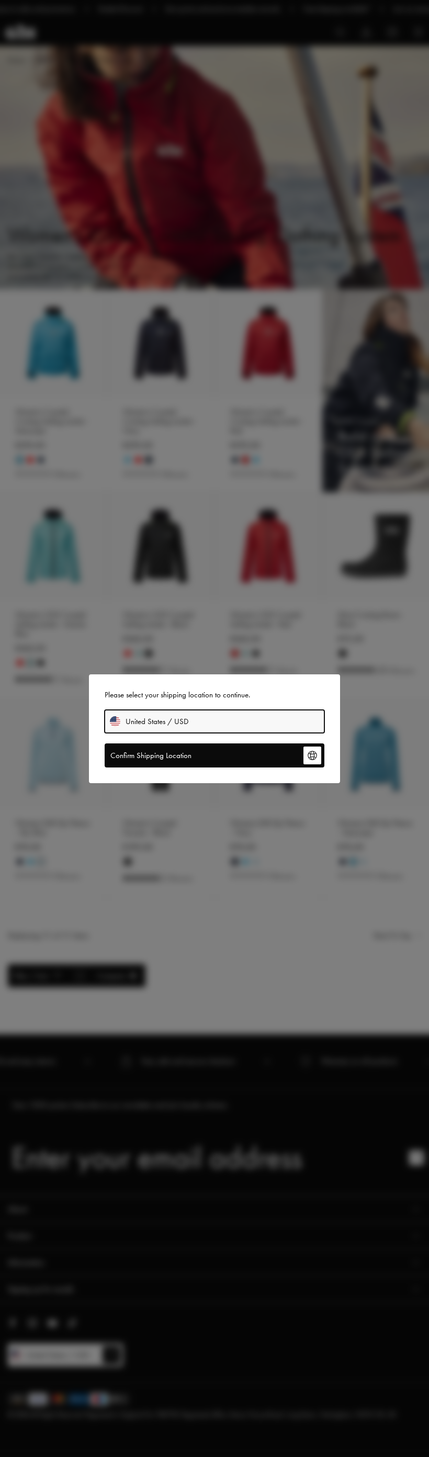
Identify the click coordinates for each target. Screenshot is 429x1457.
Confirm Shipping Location (150, 755)
